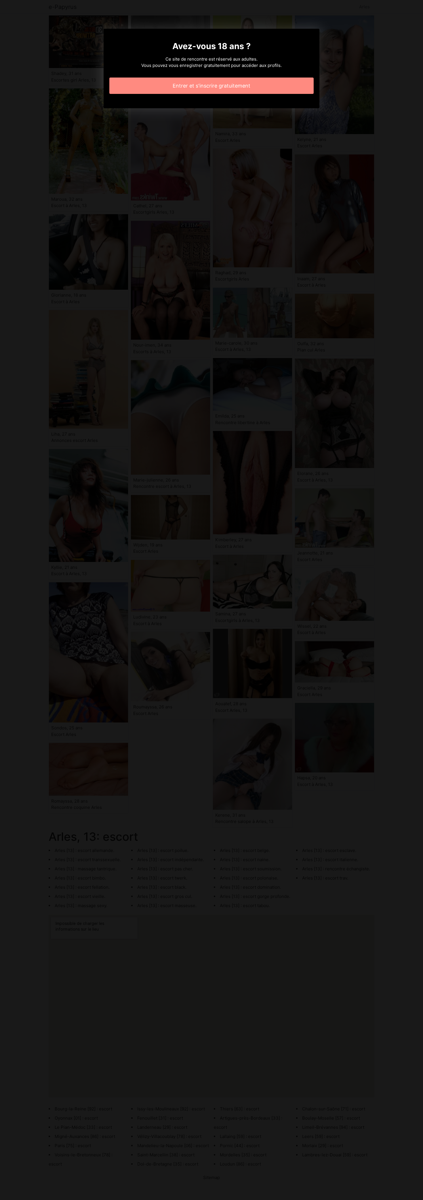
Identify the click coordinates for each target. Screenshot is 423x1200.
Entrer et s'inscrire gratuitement (211, 86)
